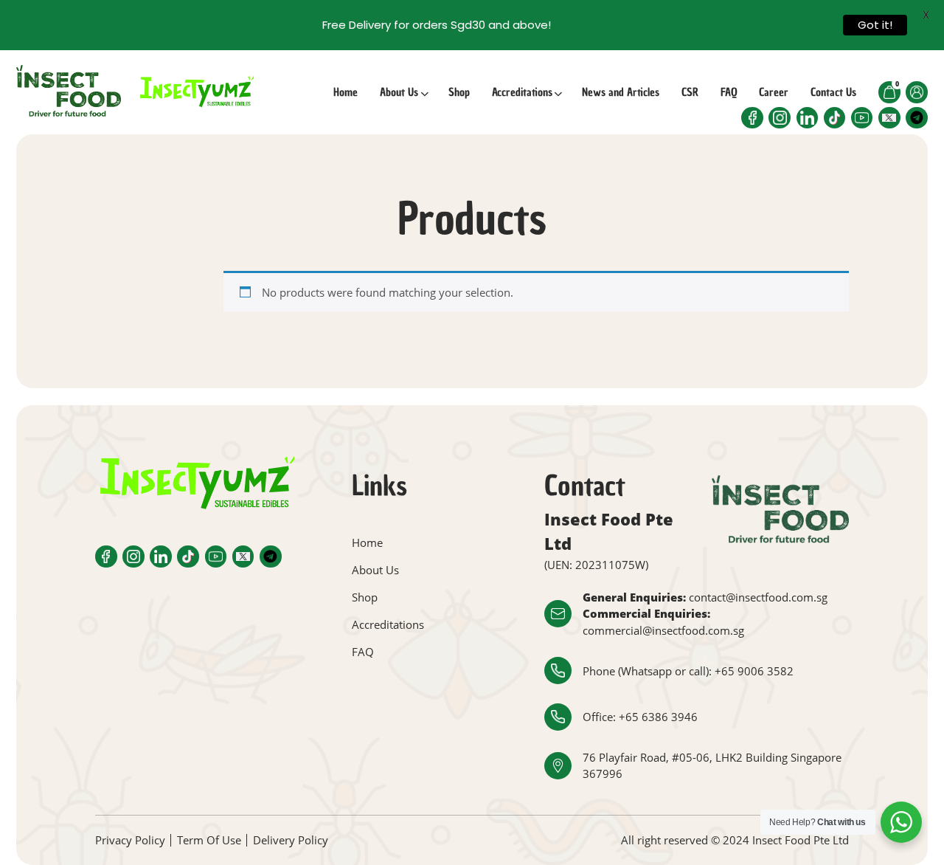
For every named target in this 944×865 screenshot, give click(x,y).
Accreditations (522, 92)
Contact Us (833, 92)
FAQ (729, 92)
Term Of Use (209, 840)
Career (773, 92)
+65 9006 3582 (754, 671)
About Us (399, 92)
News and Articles (620, 92)
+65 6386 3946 (658, 716)
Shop (459, 92)
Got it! (875, 24)
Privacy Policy (130, 840)
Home (345, 92)
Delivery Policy (290, 840)
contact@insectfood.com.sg (756, 597)
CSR (689, 92)
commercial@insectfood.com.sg (663, 630)
